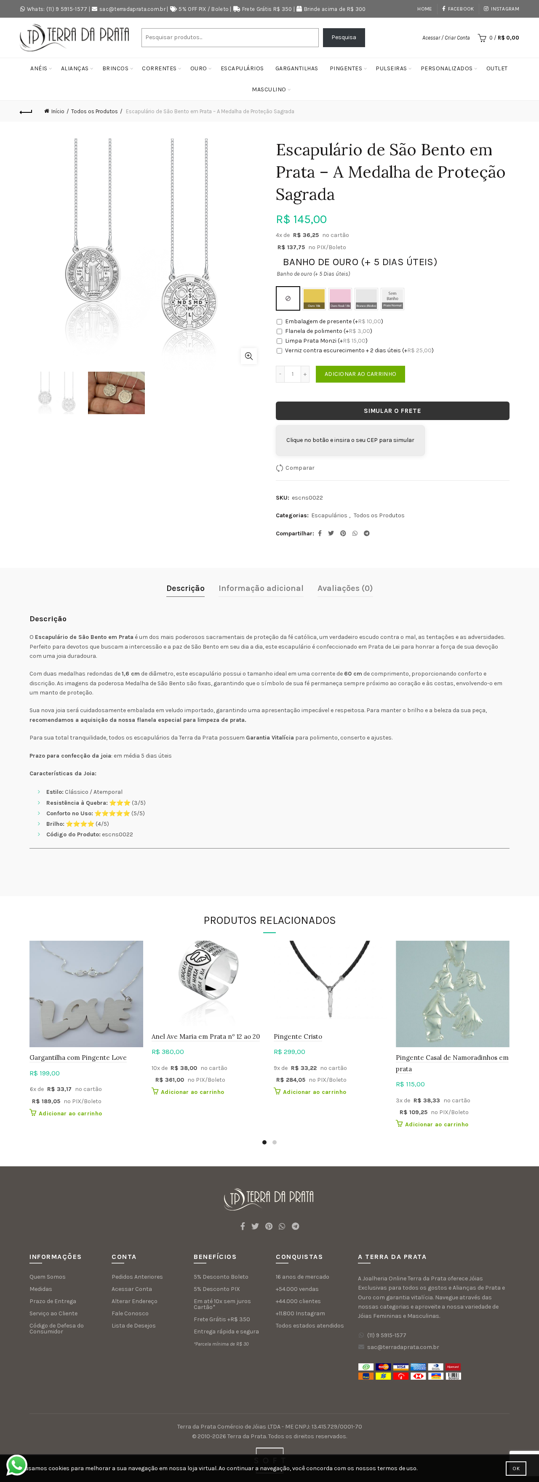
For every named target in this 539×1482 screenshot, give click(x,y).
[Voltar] (26, 111)
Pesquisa (343, 37)
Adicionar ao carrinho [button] (70, 1113)
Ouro (198, 68)
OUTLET (497, 68)
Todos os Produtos (94, 111)
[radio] (288, 298)
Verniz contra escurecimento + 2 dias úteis (359, 350)
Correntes (159, 68)
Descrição (185, 588)
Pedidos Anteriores (137, 1276)
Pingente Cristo (298, 1036)
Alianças (75, 68)
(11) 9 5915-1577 (386, 1335)
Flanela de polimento (328, 331)
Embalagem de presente (334, 321)
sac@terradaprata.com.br (132, 9)
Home (424, 9)
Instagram (505, 9)
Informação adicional (261, 588)
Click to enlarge (249, 356)
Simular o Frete (393, 411)
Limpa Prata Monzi (326, 340)
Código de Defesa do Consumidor (56, 1328)
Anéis (39, 68)
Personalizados (447, 68)
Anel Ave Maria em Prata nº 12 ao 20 (206, 1036)
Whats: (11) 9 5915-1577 (57, 9)
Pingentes (346, 68)
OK (516, 1468)
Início (57, 111)
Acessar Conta (132, 1289)
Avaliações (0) (345, 588)
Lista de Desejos (134, 1325)
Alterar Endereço (134, 1301)
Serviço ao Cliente (53, 1313)
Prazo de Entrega (52, 1301)
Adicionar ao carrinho (360, 374)
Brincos (115, 68)
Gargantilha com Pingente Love (78, 1058)
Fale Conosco (130, 1313)
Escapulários (242, 68)
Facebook (461, 9)
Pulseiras (391, 68)
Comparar (300, 467)
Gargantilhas (296, 68)
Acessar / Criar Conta (446, 38)
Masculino (269, 89)
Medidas (40, 1289)
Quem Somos (47, 1276)
